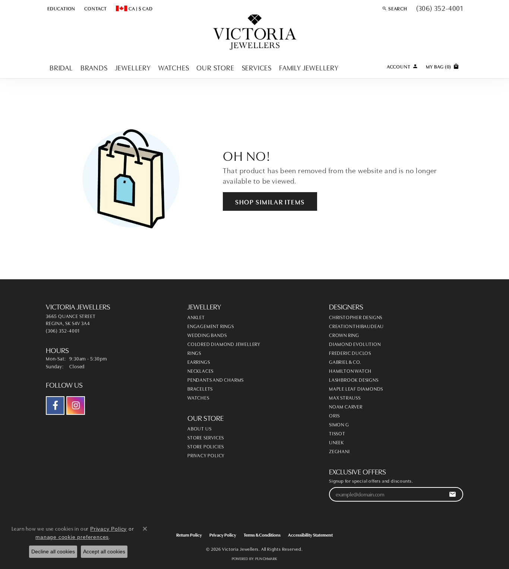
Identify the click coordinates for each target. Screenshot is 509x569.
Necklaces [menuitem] (200, 370)
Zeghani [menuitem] (339, 451)
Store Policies (205, 446)
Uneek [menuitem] (336, 442)
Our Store (215, 67)
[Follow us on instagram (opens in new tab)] (75, 405)
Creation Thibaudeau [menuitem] (356, 325)
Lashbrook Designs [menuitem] (354, 379)
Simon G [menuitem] (339, 424)
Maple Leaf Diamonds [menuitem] (356, 388)
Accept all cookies (104, 551)
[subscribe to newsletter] (452, 494)
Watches (173, 67)
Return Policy (189, 534)
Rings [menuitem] (194, 352)
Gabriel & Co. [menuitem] (345, 361)
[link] (95, 8)
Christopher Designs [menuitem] (355, 317)
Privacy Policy (206, 455)
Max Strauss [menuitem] (345, 397)
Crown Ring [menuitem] (344, 334)
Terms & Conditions (262, 534)
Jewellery (133, 67)
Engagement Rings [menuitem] (210, 325)
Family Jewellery (309, 67)
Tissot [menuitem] (337, 433)
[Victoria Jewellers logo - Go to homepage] (255, 33)
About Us (199, 428)
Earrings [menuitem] (198, 361)
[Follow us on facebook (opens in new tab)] (55, 405)
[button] (60, 8)
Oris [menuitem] (334, 415)
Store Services (205, 437)
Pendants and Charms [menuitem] (215, 379)
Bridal (61, 67)
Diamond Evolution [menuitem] (355, 343)
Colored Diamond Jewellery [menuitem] (223, 343)
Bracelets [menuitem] (200, 388)
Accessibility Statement (310, 534)
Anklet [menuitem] (196, 317)
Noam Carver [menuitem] (346, 406)
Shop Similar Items (270, 201)
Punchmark (266, 558)
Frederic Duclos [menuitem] (350, 352)
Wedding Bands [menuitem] (207, 334)
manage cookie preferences (72, 537)
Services (257, 67)
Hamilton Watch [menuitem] (350, 370)
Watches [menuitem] (198, 397)
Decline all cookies (53, 551)
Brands (94, 67)
